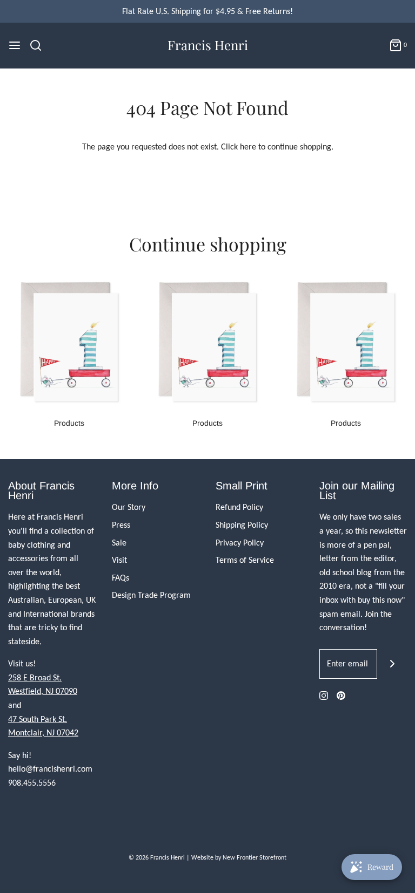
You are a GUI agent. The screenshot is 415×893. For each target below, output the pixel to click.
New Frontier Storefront (254, 857)
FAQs (120, 577)
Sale (119, 542)
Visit (119, 560)
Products (69, 423)
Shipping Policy (242, 525)
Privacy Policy (240, 542)
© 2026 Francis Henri (157, 857)
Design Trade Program (151, 595)
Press (121, 525)
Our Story (128, 507)
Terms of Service (245, 560)
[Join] (392, 664)
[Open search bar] (39, 45)
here (248, 146)
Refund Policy (239, 507)
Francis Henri (208, 45)
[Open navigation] (14, 45)
